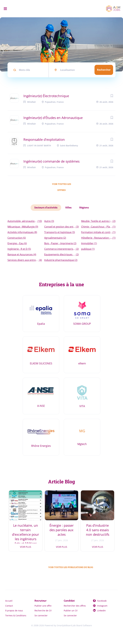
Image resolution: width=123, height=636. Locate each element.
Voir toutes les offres (61, 185)
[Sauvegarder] (111, 95)
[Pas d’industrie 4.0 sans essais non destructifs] (97, 505)
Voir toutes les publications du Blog (63, 567)
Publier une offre (42, 605)
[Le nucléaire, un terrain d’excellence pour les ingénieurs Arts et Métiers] (25, 505)
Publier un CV (70, 610)
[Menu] (5, 8)
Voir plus (25, 546)
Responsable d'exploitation (44, 139)
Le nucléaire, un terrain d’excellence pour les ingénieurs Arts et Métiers (25, 534)
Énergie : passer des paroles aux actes (62, 530)
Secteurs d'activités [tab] (45, 207)
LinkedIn (101, 610)
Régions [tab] (84, 207)
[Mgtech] (82, 437)
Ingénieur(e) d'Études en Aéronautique (53, 117)
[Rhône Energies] (41, 437)
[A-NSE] (41, 396)
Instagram (102, 605)
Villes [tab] (68, 207)
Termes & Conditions (15, 615)
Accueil (8, 600)
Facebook (101, 600)
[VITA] (82, 396)
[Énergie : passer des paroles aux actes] (61, 505)
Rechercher (104, 69)
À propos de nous (14, 610)
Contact (9, 605)
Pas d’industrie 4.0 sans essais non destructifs (97, 530)
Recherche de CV (42, 610)
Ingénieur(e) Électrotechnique (46, 96)
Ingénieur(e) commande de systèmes (51, 161)
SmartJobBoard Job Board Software (74, 625)
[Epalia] (41, 313)
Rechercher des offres (75, 605)
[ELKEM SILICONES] (41, 354)
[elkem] (82, 354)
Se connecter (41, 615)
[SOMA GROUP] (82, 313)
